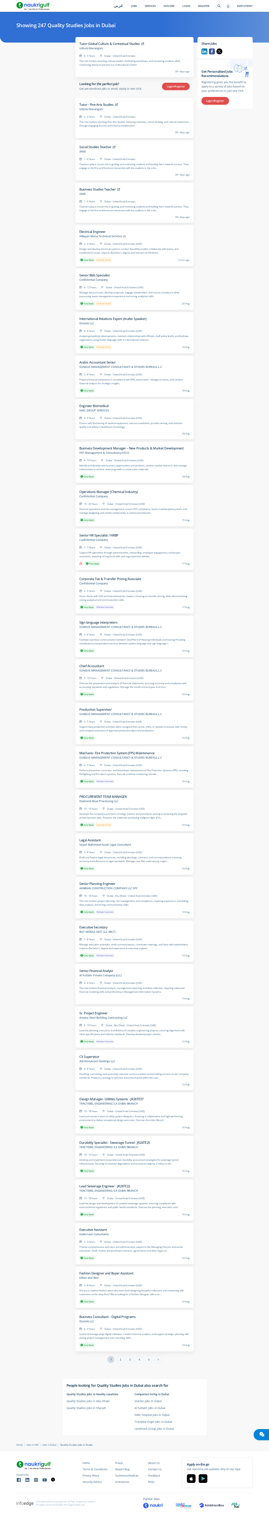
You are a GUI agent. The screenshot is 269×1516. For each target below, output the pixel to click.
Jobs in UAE (33, 1444)
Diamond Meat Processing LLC (98, 801)
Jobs (134, 6)
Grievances (122, 1482)
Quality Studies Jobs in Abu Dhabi (88, 1401)
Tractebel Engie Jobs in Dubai (153, 1422)
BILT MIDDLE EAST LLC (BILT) (97, 932)
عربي (118, 6)
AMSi (82, 151)
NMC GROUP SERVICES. (94, 410)
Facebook (212, 51)
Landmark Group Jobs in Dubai (154, 1428)
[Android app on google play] (203, 1478)
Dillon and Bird (89, 1278)
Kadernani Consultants (94, 1234)
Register (203, 6)
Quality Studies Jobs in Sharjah (86, 1408)
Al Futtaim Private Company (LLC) (100, 975)
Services (150, 6)
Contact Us (155, 1469)
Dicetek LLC (86, 323)
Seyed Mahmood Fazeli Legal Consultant (105, 844)
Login (186, 6)
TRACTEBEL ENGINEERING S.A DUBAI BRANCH (108, 1103)
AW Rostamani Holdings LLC (97, 1061)
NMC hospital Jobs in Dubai (152, 1415)
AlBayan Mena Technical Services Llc (102, 236)
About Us (154, 1463)
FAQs (151, 1482)
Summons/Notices (126, 1475)
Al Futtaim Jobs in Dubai (149, 1408)
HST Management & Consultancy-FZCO (104, 453)
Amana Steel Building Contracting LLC (103, 1017)
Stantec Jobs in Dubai (148, 1401)
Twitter (219, 51)
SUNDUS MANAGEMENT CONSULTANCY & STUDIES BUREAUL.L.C (120, 367)
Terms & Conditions (95, 1469)
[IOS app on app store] (191, 1478)
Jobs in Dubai (49, 1444)
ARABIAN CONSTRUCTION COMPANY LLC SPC (108, 888)
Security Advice (92, 1482)
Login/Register (176, 86)
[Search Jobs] (219, 6)
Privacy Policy (91, 1475)
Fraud (119, 1463)
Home (19, 1444)
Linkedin (204, 51)
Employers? (245, 6)
